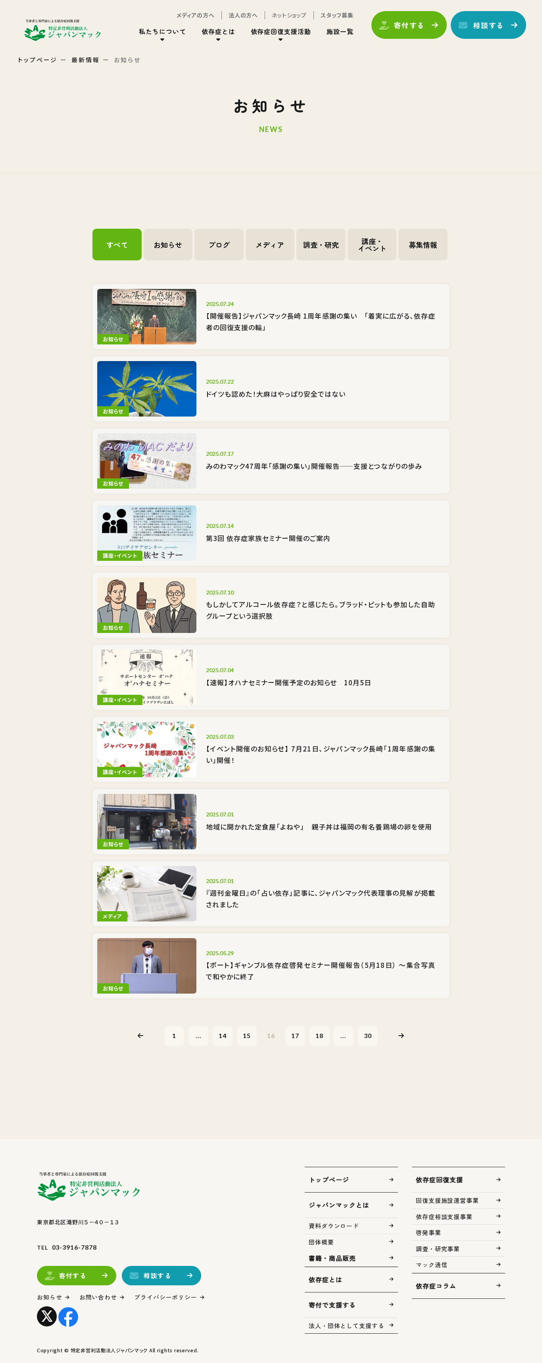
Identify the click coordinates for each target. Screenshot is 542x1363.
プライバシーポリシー (165, 1297)
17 (295, 1035)
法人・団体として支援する (346, 1325)
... (199, 1035)
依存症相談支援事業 (444, 1216)
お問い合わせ (98, 1297)
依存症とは (325, 1279)
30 (368, 1035)
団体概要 (321, 1242)
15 (247, 1035)
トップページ (38, 59)
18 (319, 1035)
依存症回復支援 (439, 1179)
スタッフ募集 (337, 15)
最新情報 (85, 59)
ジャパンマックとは (339, 1205)
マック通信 (432, 1264)
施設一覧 (340, 31)
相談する (488, 25)
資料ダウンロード (334, 1226)
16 (271, 1035)
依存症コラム (436, 1285)
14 (223, 1035)
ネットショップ (289, 15)
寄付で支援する (332, 1304)
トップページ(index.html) (62, 30)
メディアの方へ (196, 15)
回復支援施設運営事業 (447, 1200)
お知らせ (49, 1297)
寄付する (409, 25)
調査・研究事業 (438, 1248)
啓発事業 (428, 1232)
